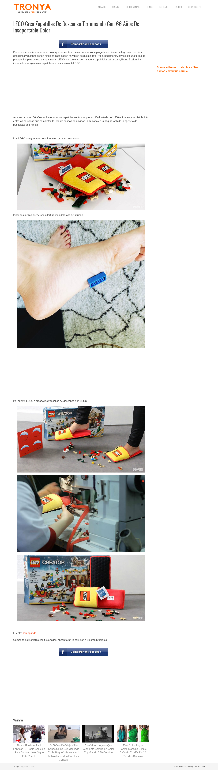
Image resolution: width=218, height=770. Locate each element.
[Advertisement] (81, 90)
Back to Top (200, 766)
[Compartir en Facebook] (83, 44)
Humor (150, 6)
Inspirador (164, 6)
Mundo (179, 6)
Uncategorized (195, 6)
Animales (102, 6)
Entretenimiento (133, 6)
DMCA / (177, 766)
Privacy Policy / (187, 766)
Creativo (116, 6)
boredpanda (29, 633)
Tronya (16, 766)
